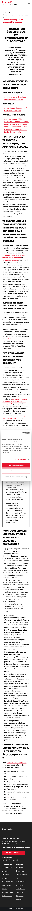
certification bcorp (9, 327)
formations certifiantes (11, 258)
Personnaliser (15, 471)
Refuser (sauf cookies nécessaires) (16, 476)
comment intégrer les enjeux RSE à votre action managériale (14, 401)
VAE (8, 797)
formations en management (13, 255)
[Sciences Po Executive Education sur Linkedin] (3, 860)
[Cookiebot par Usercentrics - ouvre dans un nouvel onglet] (22, 433)
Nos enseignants (7, 892)
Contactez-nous (7, 896)
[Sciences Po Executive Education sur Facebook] (6, 860)
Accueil (5, 13)
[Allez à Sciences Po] (11, 830)
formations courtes (10, 260)
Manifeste (19, 867)
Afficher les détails (20, 459)
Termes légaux (21, 882)
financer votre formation (16, 763)
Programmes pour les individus (15, 15)
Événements (20, 871)
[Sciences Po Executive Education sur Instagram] (17, 860)
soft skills (9, 339)
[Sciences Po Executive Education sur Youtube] (14, 860)
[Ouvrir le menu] (29, 3)
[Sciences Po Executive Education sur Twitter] (10, 860)
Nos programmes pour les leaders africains (7, 885)
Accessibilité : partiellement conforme (20, 888)
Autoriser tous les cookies (16, 465)
